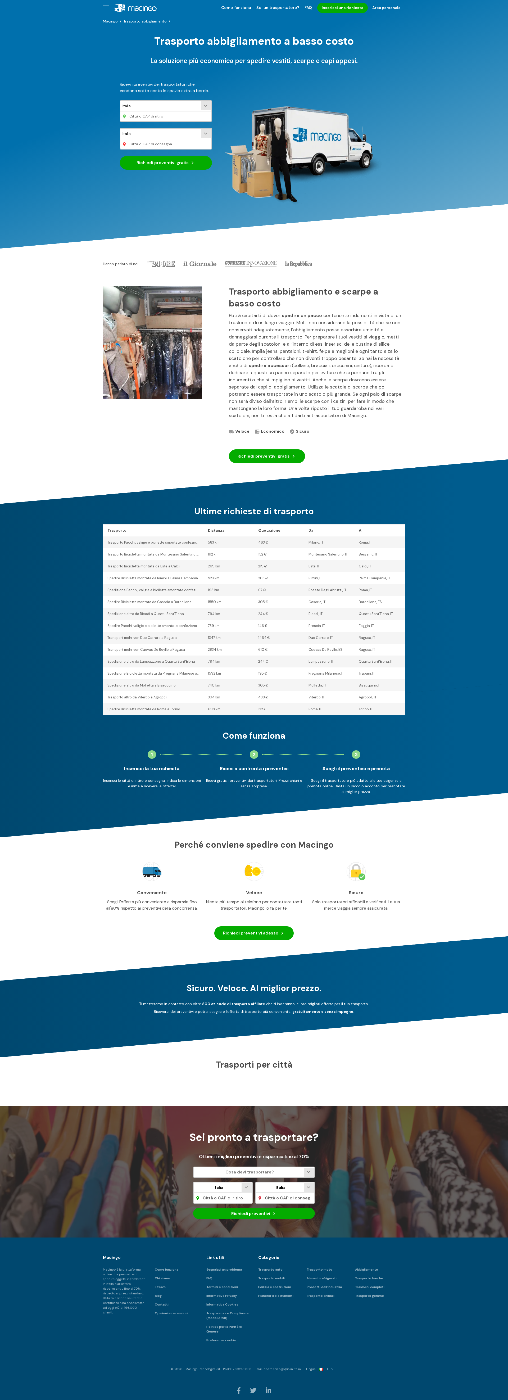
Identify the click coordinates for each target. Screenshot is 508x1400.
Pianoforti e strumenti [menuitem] (275, 1296)
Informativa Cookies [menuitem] (222, 1304)
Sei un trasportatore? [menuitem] (277, 7)
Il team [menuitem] (160, 1287)
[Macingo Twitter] (253, 1390)
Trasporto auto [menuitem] (270, 1269)
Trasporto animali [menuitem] (320, 1296)
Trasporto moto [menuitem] (319, 1269)
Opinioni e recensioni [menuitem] (171, 1313)
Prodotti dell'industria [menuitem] (324, 1287)
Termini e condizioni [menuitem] (222, 1287)
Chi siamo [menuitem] (162, 1278)
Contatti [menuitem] (162, 1304)
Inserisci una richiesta (342, 7)
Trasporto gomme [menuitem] (369, 1296)
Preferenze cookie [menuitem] (221, 1340)
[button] (106, 8)
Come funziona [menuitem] (236, 7)
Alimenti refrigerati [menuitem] (322, 1278)
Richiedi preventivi (163, 162)
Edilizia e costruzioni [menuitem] (274, 1287)
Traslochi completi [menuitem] (369, 1287)
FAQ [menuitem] (308, 7)
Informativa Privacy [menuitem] (221, 1296)
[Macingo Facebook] (239, 1390)
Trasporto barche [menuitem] (369, 1278)
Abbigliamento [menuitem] (366, 1269)
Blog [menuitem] (158, 1296)
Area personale (386, 7)
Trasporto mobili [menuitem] (271, 1278)
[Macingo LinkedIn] (268, 1390)
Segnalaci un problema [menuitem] (224, 1269)
